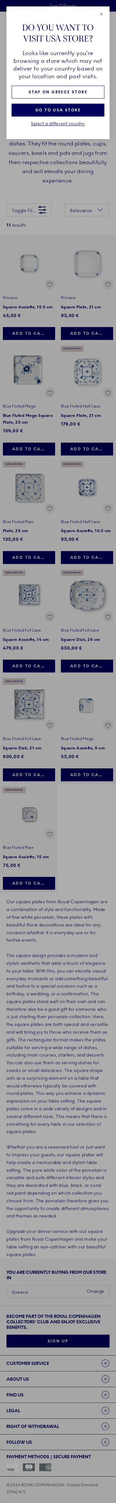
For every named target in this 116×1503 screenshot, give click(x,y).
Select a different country (58, 124)
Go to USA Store (58, 110)
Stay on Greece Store (58, 92)
